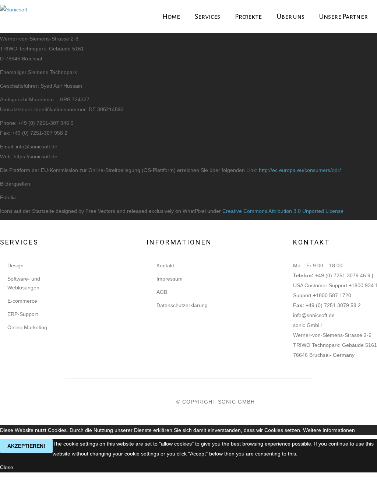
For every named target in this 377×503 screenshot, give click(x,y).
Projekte (248, 16)
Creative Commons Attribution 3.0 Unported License (282, 211)
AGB (161, 292)
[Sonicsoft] (13, 17)
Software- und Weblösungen (23, 283)
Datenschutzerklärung (182, 305)
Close (6, 467)
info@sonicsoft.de (314, 315)
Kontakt (165, 265)
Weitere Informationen (329, 430)
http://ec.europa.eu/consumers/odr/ (300, 170)
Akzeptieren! (26, 446)
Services (207, 16)
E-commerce (22, 301)
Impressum (169, 279)
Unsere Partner (343, 16)
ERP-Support (22, 314)
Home (171, 16)
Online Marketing (27, 327)
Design (15, 265)
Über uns (290, 16)
